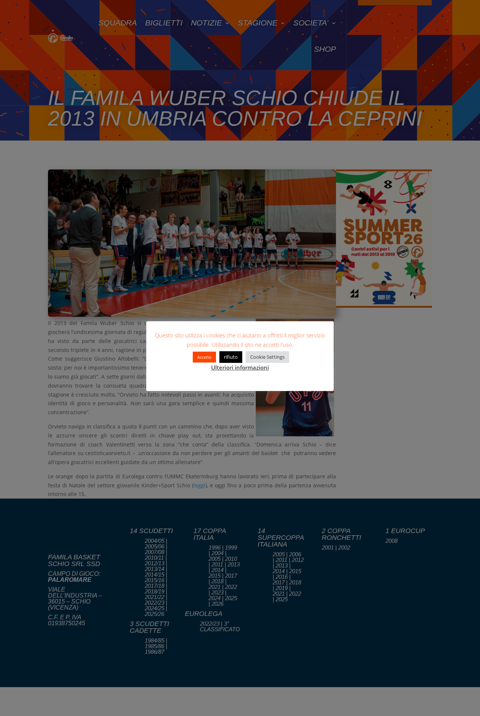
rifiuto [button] (231, 357)
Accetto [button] (204, 357)
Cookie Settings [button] (267, 357)
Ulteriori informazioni (240, 367)
